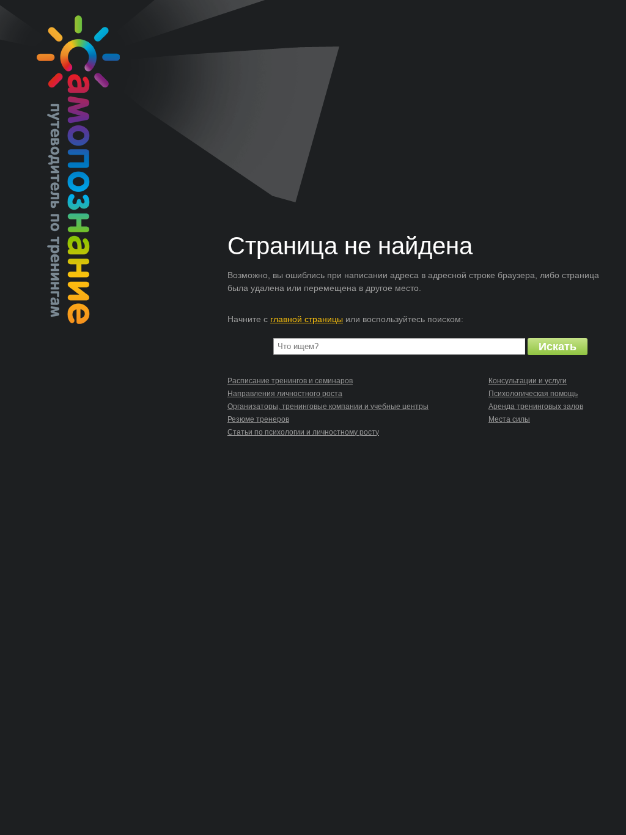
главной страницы (306, 319)
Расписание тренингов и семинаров (290, 381)
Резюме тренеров (258, 419)
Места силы (509, 419)
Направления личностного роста (284, 393)
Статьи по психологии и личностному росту (303, 432)
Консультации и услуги (527, 381)
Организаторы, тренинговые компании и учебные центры (328, 406)
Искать (557, 346)
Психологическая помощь (533, 393)
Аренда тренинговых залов (535, 406)
